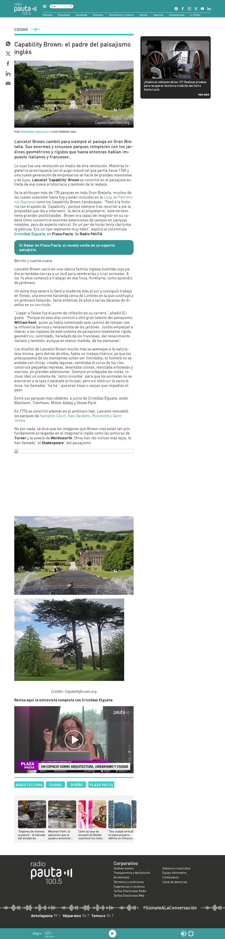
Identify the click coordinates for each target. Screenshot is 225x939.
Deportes (158, 14)
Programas (64, 14)
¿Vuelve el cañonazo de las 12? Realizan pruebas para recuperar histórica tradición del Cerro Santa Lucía (175, 85)
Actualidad (81, 14)
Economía (98, 14)
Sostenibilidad (176, 14)
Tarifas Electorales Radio (130, 891)
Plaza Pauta (101, 784)
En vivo (48, 933)
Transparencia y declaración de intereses (132, 875)
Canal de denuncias (174, 882)
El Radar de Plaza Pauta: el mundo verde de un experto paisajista (67, 247)
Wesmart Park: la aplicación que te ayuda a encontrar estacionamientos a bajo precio (60, 835)
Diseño (76, 784)
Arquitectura (29, 784)
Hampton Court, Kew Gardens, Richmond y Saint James (68, 418)
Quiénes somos (124, 868)
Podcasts (47, 14)
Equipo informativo (174, 872)
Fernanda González (34, 131)
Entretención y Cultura (121, 14)
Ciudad (55, 784)
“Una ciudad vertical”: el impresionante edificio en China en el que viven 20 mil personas (122, 835)
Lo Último (195, 14)
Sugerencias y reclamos (129, 886)
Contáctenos (170, 877)
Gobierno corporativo (176, 868)
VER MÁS (203, 94)
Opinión (143, 14)
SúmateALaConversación (170, 907)
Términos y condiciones (129, 882)
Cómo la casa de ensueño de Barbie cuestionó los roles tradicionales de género (90, 835)
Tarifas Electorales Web (129, 895)
